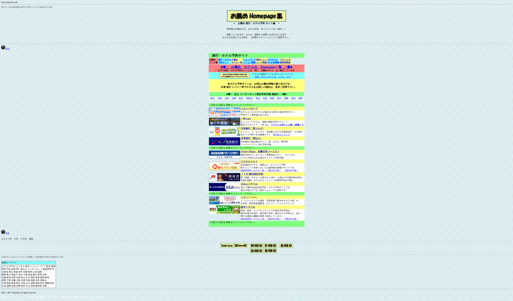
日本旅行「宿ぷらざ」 (253, 128)
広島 (265, 98)
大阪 (227, 98)
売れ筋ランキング (281, 134)
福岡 (300, 98)
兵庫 (234, 98)
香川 (279, 98)
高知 (293, 98)
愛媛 (286, 98)
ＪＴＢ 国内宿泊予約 (252, 174)
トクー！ (245, 197)
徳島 (272, 98)
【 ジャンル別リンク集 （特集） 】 (287, 125)
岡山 (258, 98)
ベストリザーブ (249, 108)
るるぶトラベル (249, 184)
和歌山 (249, 98)
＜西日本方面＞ (290, 170)
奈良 (241, 98)
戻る (7, 49)
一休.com (246, 118)
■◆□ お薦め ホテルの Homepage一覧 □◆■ (256, 67)
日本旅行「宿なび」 (252, 138)
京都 (219, 98)
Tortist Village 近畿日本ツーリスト (260, 151)
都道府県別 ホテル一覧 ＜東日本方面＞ (261, 170)
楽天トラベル (248, 207)
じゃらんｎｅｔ (249, 161)
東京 (212, 98)
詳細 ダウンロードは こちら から (273, 77)
